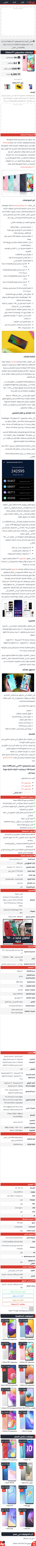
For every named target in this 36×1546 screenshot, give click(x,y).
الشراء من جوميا (18, 1300)
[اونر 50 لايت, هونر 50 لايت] (9, 1471)
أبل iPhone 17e (29, 1538)
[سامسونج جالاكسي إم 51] (9, 1351)
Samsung (6, 142)
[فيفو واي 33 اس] (9, 1517)
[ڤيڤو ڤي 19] (9, 1494)
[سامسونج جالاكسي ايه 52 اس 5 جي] (9, 1374)
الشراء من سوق (18, 1295)
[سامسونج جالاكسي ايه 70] (9, 1420)
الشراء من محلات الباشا (18, 1291)
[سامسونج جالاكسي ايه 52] (9, 1328)
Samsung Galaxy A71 (28, 166)
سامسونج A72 (26, 785)
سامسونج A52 (26, 782)
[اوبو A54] (27, 1494)
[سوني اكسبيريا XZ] (27, 1471)
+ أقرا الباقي (18, 792)
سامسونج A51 (26, 788)
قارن (22, 2)
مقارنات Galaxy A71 (18, 1304)
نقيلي (5, 2)
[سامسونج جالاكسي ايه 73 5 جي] (9, 1397)
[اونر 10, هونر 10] (27, 1448)
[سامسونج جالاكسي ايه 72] (27, 1328)
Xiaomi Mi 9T (8, 757)
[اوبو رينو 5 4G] (27, 1420)
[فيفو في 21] (27, 1517)
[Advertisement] (18, 21)
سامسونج (23, 558)
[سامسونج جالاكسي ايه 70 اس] (9, 1448)
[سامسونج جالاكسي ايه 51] (27, 1351)
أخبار (14, 2)
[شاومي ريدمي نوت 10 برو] (27, 1397)
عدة (32, 2)
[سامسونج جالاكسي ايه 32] (27, 1374)
